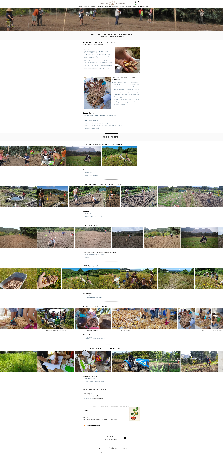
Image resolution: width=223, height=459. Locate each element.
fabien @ (89, 425)
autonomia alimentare (101, 452)
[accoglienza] (125, 438)
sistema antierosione (96, 396)
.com (94, 427)
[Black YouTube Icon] (138, 2)
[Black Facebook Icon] (133, 2)
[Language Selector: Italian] (136, 4)
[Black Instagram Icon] (136, 2)
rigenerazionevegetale (95, 425)
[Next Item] (221, 200)
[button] (128, 6)
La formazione (87, 393)
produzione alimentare (98, 398)
